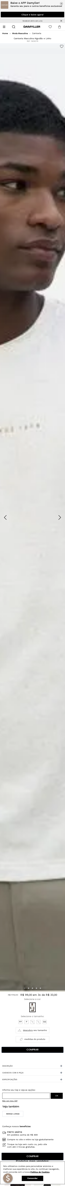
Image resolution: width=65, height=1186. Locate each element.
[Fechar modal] (61, 3)
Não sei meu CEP (10, 1101)
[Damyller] (31, 27)
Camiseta (36, 33)
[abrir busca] (13, 26)
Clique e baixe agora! (32, 14)
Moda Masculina (20, 33)
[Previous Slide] (5, 517)
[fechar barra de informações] (61, 20)
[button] (24, 988)
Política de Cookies (39, 1172)
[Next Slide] (59, 517)
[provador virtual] (32, 1030)
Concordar (32, 1178)
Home (5, 33)
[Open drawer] (4, 27)
